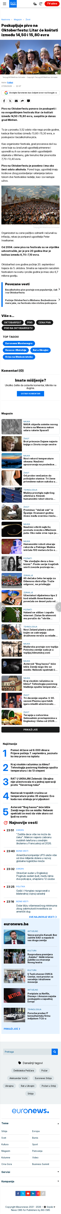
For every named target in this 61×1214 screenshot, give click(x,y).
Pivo (30, 322)
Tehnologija (30, 490)
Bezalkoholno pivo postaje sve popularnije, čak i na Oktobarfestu (31, 291)
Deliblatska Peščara (24, 1070)
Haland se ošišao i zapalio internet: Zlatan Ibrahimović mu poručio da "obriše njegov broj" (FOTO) (39, 615)
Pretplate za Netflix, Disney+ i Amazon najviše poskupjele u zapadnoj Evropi (42, 997)
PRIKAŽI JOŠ (11, 1028)
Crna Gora (6, 1164)
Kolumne (5, 1157)
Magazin (18, 19)
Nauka (26, 421)
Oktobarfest (12, 322)
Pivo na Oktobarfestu (18, 328)
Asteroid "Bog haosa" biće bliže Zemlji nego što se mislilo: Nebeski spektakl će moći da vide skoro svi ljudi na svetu (40, 666)
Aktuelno (33, 931)
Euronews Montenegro (19, 343)
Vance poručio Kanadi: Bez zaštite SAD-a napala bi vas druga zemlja (42, 938)
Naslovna (5, 19)
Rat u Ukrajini (40, 350)
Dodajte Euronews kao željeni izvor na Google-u (33, 93)
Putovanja (37, 1151)
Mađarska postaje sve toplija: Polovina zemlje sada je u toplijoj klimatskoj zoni (40, 649)
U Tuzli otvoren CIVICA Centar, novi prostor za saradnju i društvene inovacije (40, 978)
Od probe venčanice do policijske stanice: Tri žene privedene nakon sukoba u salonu (39, 478)
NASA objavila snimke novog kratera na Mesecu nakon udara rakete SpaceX (40, 427)
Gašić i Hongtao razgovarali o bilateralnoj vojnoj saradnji (33, 892)
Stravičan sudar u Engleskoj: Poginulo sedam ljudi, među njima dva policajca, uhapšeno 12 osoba (35, 876)
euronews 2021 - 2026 (29, 1207)
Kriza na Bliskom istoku (19, 356)
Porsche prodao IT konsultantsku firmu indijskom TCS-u (39, 1016)
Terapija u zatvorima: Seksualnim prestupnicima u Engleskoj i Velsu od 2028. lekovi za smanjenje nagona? (40, 718)
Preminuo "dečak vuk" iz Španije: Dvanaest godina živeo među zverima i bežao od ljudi (40, 512)
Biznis (35, 1137)
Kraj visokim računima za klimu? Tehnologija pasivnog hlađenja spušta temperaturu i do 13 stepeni (40, 683)
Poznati (27, 558)
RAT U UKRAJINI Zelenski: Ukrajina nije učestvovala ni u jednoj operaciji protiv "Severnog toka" (33, 781)
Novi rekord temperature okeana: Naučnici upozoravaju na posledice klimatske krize (38, 461)
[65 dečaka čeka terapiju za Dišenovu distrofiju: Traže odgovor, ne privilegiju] (12, 580)
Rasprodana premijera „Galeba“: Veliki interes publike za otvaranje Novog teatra (40, 958)
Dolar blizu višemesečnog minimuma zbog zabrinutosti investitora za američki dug (36, 908)
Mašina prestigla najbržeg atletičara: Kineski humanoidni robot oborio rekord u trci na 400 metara (40, 495)
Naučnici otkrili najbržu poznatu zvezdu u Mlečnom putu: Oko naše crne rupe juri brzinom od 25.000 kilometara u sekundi (40, 530)
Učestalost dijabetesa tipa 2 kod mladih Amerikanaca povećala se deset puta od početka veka (40, 598)
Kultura (32, 950)
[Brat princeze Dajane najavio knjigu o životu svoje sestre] (12, 443)
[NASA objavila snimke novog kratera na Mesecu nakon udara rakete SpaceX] (12, 426)
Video (35, 1157)
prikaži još (30, 729)
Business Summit (40, 1164)
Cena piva (44, 322)
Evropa (20, 830)
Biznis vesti (22, 851)
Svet (3, 1137)
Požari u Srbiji (49, 1086)
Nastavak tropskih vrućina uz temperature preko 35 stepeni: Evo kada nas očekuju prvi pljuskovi (32, 796)
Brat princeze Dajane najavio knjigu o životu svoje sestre (40, 443)
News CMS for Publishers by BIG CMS (30, 1210)
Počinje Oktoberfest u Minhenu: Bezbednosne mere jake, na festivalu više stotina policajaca (31, 301)
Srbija (30, 1093)
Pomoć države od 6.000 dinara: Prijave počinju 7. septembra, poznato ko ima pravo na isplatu (34, 753)
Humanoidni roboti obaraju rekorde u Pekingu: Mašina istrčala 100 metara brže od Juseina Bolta (40, 547)
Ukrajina (9, 1086)
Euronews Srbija (43, 1078)
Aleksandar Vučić (19, 1078)
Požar (44, 1070)
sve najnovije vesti (41, 917)
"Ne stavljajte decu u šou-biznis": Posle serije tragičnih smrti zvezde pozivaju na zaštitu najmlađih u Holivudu (40, 564)
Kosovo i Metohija (15, 350)
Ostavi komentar (30, 393)
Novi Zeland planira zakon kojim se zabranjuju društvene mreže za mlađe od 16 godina (39, 632)
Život (28, 19)
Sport (35, 1144)
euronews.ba (16, 924)
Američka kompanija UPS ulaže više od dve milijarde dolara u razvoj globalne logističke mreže (36, 858)
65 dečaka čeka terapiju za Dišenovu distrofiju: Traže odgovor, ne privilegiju (39, 581)
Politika (20, 886)
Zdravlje (28, 575)
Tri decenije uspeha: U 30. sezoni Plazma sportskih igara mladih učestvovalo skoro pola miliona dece (39, 700)
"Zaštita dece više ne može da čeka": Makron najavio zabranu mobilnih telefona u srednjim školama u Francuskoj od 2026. (33, 839)
